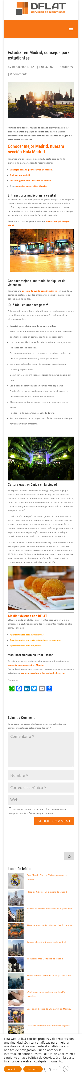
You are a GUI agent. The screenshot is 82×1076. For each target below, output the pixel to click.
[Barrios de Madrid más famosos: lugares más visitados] (16, 914)
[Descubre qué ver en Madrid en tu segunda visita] (16, 1031)
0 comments (19, 74)
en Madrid (37, 664)
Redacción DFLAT (24, 67)
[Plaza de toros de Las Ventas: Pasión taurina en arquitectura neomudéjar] (16, 931)
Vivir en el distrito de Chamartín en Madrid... (49, 1008)
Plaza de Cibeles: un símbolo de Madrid (47, 891)
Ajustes (53, 1069)
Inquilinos (66, 67)
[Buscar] (69, 856)
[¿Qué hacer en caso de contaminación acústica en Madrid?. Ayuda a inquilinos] (16, 998)
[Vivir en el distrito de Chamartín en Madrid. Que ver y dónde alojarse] (16, 1015)
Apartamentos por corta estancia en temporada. (35, 640)
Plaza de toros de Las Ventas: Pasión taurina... (50, 925)
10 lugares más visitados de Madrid (45, 958)
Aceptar (12, 1069)
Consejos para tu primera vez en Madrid (31, 169)
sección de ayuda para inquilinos (39, 290)
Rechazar (33, 1069)
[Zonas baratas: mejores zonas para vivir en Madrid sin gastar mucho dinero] (16, 981)
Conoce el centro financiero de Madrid (46, 941)
